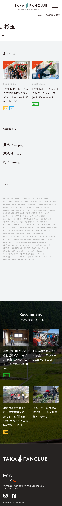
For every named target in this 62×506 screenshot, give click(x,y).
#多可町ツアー (19, 225)
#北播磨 (46, 213)
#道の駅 (42, 216)
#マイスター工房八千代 (47, 201)
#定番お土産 (19, 213)
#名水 (19, 219)
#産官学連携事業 (25, 228)
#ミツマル (36, 228)
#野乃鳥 (6, 248)
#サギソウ (51, 239)
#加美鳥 (30, 257)
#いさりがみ (7, 225)
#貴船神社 (28, 239)
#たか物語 (20, 222)
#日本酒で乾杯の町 (43, 207)
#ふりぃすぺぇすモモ (11, 254)
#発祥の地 (51, 210)
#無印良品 (7, 260)
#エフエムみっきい (27, 245)
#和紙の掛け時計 (40, 210)
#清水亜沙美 (19, 233)
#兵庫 (14, 260)
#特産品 (21, 260)
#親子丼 (50, 245)
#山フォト (40, 251)
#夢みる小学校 (20, 216)
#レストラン (42, 225)
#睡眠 (45, 198)
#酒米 (13, 222)
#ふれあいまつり (9, 219)
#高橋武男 (21, 204)
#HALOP (51, 225)
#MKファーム (8, 201)
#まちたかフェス (9, 236)
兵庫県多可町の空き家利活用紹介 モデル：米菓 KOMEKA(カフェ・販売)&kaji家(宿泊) (15, 359)
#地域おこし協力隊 (35, 198)
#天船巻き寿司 (8, 233)
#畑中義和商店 (8, 210)
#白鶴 (40, 236)
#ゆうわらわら (31, 225)
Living (13, 153)
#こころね (7, 231)
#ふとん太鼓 (39, 254)
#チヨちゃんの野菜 (10, 228)
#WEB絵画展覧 (17, 231)
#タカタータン (8, 216)
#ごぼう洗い (45, 231)
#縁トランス (21, 236)
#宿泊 (5, 242)
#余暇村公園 (18, 239)
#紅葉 (14, 204)
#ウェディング (32, 216)
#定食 (43, 228)
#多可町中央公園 (30, 248)
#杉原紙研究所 (38, 233)
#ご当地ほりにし (17, 248)
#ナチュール (13, 242)
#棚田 (41, 204)
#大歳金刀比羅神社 (31, 201)
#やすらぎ (31, 207)
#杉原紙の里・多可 (39, 239)
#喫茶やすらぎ (36, 213)
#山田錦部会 (41, 242)
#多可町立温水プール (30, 219)
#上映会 (29, 233)
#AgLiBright (27, 210)
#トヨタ (23, 207)
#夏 (37, 222)
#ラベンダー (7, 239)
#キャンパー (31, 251)
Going (11, 162)
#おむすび (43, 219)
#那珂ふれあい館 (50, 204)
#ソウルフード (43, 248)
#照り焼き (43, 222)
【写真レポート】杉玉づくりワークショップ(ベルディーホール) (45, 93)
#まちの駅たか (32, 204)
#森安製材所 (29, 260)
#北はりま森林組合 (27, 254)
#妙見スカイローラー (11, 245)
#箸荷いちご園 (41, 245)
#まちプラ (22, 257)
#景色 (49, 228)
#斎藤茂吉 (18, 201)
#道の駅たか (29, 222)
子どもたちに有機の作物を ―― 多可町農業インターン (45, 412)
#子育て (6, 222)
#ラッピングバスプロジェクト (14, 251)
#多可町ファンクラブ (11, 207)
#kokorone (31, 236)
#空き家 (24, 198)
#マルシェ (36, 231)
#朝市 (54, 228)
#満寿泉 (18, 210)
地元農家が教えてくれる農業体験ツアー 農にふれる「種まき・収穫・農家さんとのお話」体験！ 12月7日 (16, 416)
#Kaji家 (6, 198)
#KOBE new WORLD (43, 257)
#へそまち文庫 (8, 213)
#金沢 (28, 213)
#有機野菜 (7, 204)
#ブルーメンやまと (50, 236)
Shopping (13, 145)
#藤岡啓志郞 (14, 198)
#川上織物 (23, 242)
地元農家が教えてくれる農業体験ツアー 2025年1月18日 (46, 355)
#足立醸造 (32, 242)
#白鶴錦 (28, 231)
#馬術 (50, 219)
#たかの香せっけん (10, 257)
